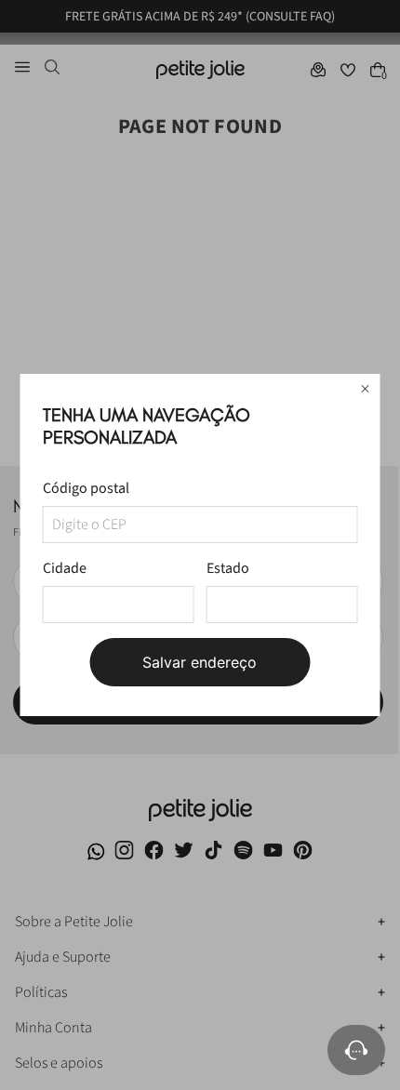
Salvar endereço (199, 662)
